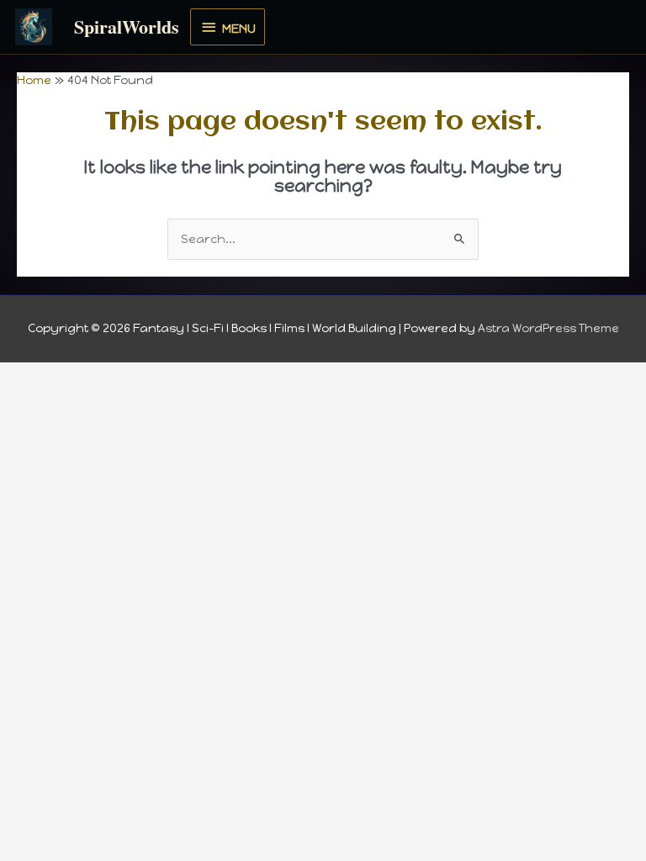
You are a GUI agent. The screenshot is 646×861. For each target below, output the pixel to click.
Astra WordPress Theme (548, 328)
